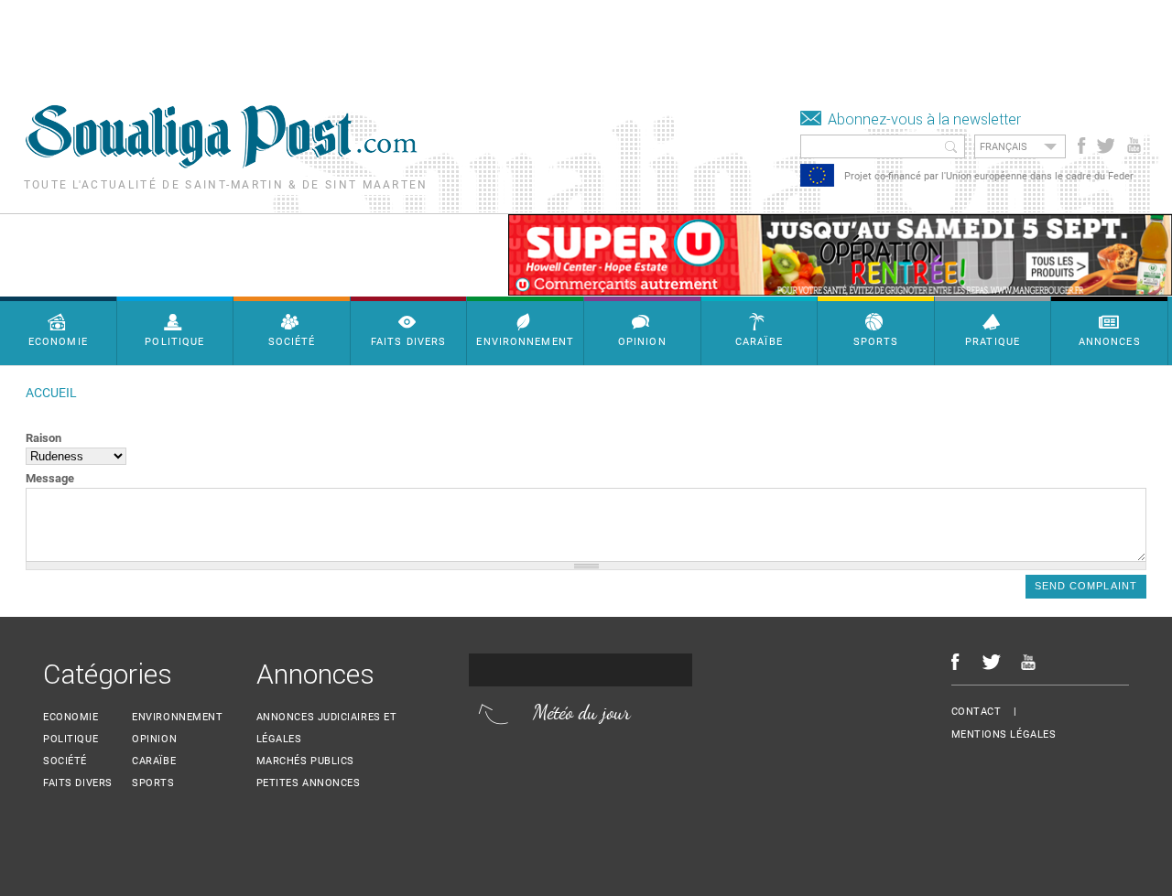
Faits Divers (78, 783)
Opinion (154, 739)
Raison (43, 438)
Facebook (1082, 145)
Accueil (51, 393)
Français (1003, 147)
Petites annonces (308, 783)
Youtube (1135, 145)
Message (50, 478)
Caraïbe (154, 761)
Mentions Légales (1004, 734)
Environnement (177, 717)
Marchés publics (305, 761)
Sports (153, 783)
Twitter (1104, 145)
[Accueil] (221, 163)
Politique (70, 739)
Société (65, 761)
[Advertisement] (333, 41)
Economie (70, 717)
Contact (976, 712)
